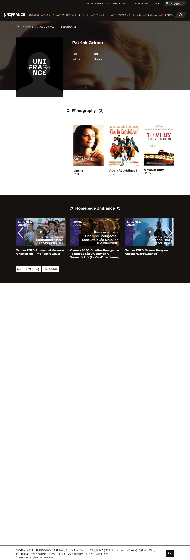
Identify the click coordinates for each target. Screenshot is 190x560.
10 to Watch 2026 (140, 3)
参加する (169, 15)
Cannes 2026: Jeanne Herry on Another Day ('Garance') (146, 252)
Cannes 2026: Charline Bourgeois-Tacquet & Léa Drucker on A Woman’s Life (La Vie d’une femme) (94, 254)
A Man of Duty (154, 170)
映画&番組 (34, 15)
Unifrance (152, 15)
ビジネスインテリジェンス (128, 15)
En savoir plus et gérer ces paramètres (35, 557)
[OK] (170, 553)
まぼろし (79, 171)
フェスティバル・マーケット (75, 15)
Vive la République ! (123, 170)
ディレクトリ (102, 15)
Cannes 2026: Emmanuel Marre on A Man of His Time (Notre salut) (40, 252)
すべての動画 (50, 269)
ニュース (50, 15)
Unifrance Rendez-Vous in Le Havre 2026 (106, 3)
